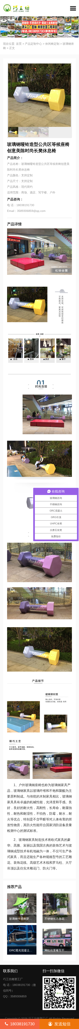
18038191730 (22, 1024)
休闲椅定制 (52, 43)
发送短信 (62, 1024)
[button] (73, 8)
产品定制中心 (33, 43)
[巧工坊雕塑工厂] (15, 8)
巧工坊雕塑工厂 (38, 1018)
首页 (19, 43)
